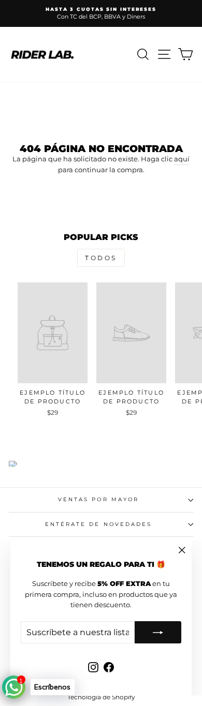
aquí (182, 159)
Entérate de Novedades (98, 524)
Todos (101, 258)
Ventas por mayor (98, 499)
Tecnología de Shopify (101, 697)
